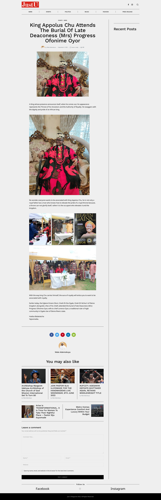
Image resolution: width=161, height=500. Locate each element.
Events (48, 12)
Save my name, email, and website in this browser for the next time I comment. (49, 471)
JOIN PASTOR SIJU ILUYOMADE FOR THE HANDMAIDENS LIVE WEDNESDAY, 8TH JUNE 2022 (62, 391)
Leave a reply (75, 47)
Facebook (42, 489)
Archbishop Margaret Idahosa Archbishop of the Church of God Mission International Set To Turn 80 (33, 391)
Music (87, 12)
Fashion (106, 12)
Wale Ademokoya (51, 47)
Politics (68, 12)
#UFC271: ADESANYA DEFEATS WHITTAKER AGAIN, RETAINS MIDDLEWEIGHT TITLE (90, 389)
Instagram (118, 489)
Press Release (127, 12)
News (30, 12)
